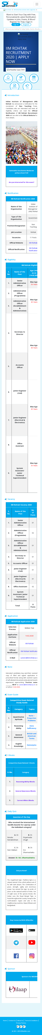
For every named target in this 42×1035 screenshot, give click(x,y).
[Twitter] (24, 1026)
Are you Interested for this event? (21, 182)
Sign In (15, 24)
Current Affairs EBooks (25, 800)
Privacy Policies (21, 1023)
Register (26, 24)
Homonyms (31, 745)
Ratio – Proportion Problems (31, 718)
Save (23, 69)
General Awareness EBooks (26, 791)
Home (9, 10)
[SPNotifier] (10, 4)
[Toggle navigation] (37, 4)
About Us (20, 1020)
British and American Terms (31, 736)
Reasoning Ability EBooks (25, 782)
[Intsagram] (21, 1026)
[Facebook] (18, 1026)
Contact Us (12, 1020)
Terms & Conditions (31, 1020)
